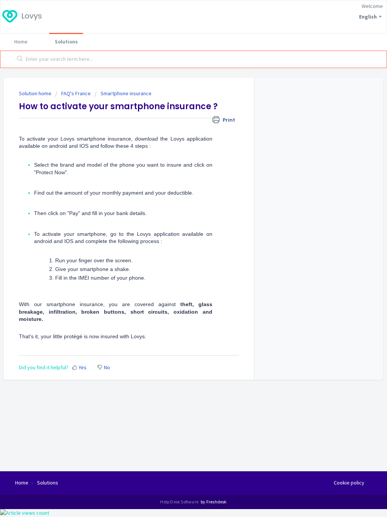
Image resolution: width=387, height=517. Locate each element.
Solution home (36, 93)
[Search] (20, 59)
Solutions (66, 41)
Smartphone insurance (126, 93)
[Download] (179, 161)
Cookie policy (349, 482)
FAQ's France (76, 93)
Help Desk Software (179, 502)
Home (21, 41)
